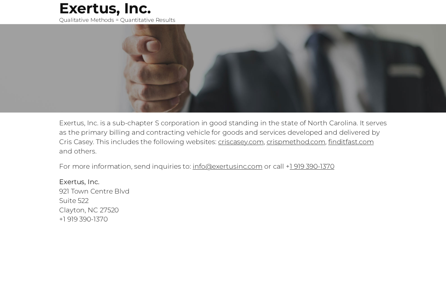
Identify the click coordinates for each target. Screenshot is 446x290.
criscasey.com (241, 142)
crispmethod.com (296, 142)
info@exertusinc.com (227, 166)
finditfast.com (351, 142)
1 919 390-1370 (312, 166)
